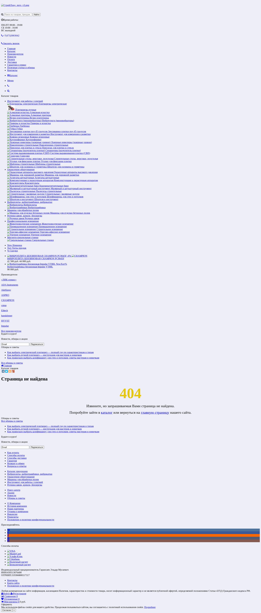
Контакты (12, 70)
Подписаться (37, 344)
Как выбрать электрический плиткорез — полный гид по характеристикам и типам (50, 352)
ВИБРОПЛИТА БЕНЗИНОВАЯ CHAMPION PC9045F (35, 258)
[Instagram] (8, 540)
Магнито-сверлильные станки (22, 237)
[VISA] (11, 551)
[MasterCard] (14, 553)
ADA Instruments (9, 285)
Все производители (11, 331)
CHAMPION (7, 300)
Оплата (11, 59)
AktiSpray (6, 290)
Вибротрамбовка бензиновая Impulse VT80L (30, 266)
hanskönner (6, 315)
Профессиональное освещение (23, 221)
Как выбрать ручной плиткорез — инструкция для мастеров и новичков (44, 355)
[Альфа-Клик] (15, 556)
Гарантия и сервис (16, 65)
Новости (11, 56)
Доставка (12, 62)
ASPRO (5, 295)
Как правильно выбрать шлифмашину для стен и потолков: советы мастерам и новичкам (53, 357)
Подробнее (150, 607)
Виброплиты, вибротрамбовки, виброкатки (29, 202)
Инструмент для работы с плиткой (25, 101)
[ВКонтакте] (3, 371)
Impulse (5, 326)
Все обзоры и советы (12, 363)
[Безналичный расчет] (19, 564)
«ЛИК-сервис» (8, 279)
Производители (15, 54)
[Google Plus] (13, 371)
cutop (3, 305)
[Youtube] (8, 538)
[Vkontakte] (8, 530)
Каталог (11, 51)
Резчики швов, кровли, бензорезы (24, 215)
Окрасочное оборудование (21, 169)
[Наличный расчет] (17, 562)
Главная (11, 48)
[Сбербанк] (13, 559)
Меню (10, 80)
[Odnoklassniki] (8, 535)
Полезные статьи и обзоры (21, 67)
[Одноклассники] (9, 371)
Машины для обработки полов (23, 210)
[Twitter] (6, 371)
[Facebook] (8, 532)
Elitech (4, 310)
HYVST (5, 320)
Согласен (6, 610)
